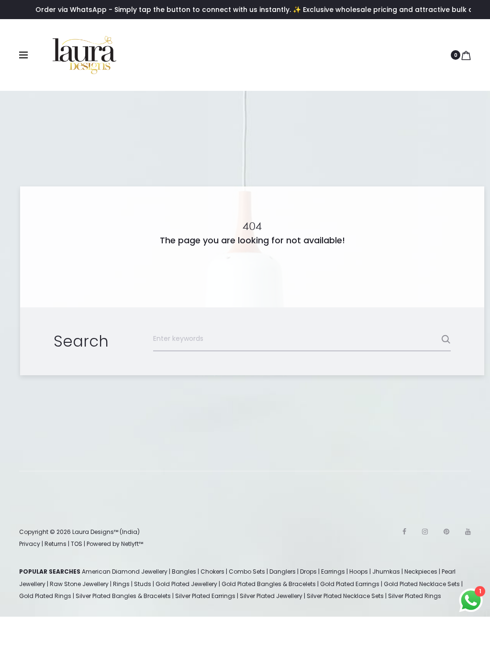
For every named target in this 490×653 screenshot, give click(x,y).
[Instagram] (425, 531)
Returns (56, 544)
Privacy (29, 544)
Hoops (358, 571)
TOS (76, 544)
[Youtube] (468, 531)
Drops (308, 571)
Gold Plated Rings (45, 596)
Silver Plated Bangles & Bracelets (123, 596)
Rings (121, 584)
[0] (466, 55)
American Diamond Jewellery (124, 571)
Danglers (282, 571)
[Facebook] (404, 531)
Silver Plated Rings (414, 596)
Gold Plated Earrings (349, 584)
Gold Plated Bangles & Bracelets (269, 584)
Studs (142, 584)
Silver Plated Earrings (205, 596)
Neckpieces (420, 571)
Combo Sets (247, 571)
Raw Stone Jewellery (79, 584)
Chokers (212, 571)
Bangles (184, 571)
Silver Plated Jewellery (271, 596)
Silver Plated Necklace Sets (345, 596)
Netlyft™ (132, 544)
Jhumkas (386, 571)
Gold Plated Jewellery (186, 584)
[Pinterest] (446, 531)
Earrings (333, 571)
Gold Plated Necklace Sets (422, 584)
